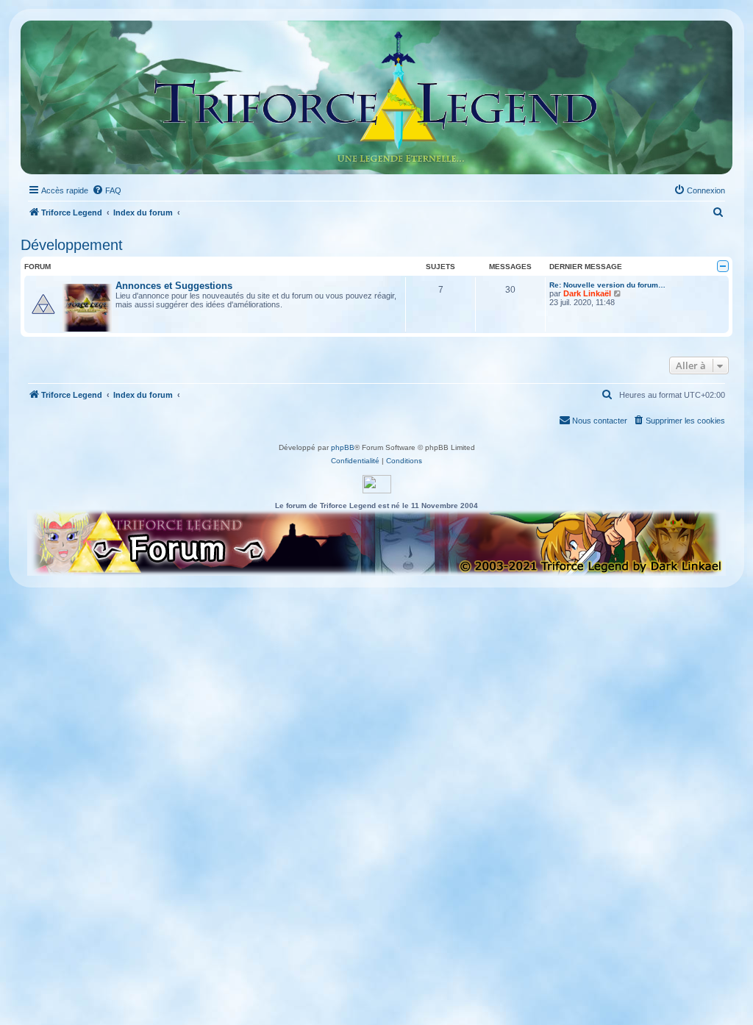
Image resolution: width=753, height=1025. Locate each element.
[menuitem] (106, 190)
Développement (72, 245)
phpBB (342, 447)
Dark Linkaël (587, 293)
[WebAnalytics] (377, 484)
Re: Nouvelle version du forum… (607, 285)
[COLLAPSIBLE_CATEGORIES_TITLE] (723, 266)
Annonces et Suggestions (173, 285)
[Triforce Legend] (376, 97)
